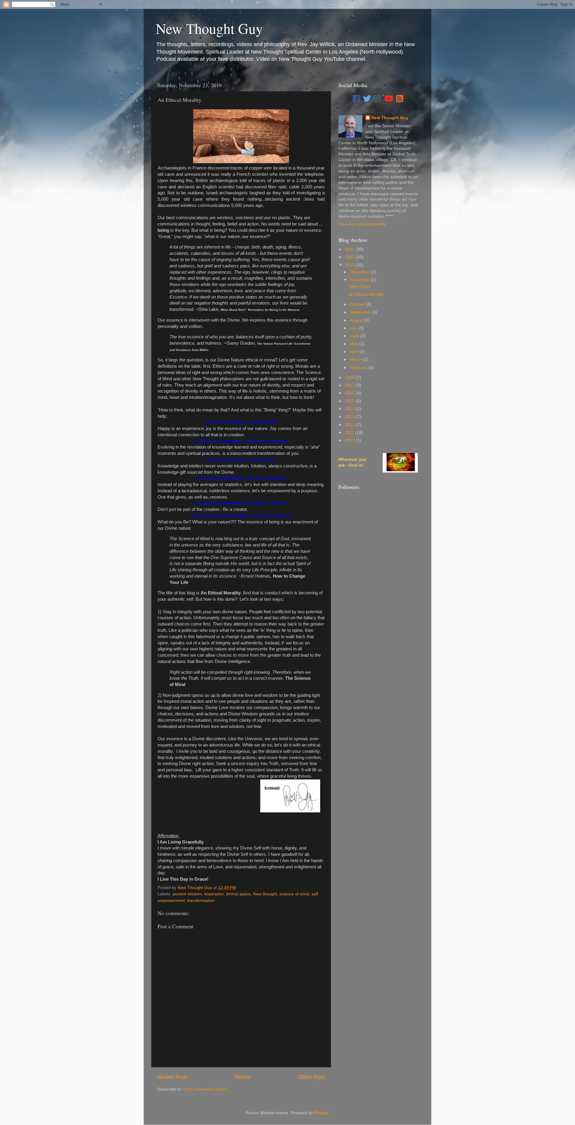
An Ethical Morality (366, 294)
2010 (350, 440)
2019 (350, 265)
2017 (350, 385)
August (357, 320)
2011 (350, 432)
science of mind (294, 894)
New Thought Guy (209, 28)
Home (242, 1077)
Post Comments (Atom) (205, 1089)
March (356, 359)
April (354, 351)
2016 (350, 393)
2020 (350, 257)
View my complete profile (362, 224)
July (354, 328)
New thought (265, 894)
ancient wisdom (187, 894)
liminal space (238, 894)
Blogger (321, 1113)
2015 (350, 401)
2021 (350, 249)
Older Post (311, 1077)
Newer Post (172, 1077)
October (358, 304)
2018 (350, 377)
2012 (350, 425)
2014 (350, 409)
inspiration (214, 894)
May (354, 344)
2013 (350, 416)
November (360, 280)
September (361, 312)
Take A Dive (360, 286)
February (359, 367)
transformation (201, 900)
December (360, 272)
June (355, 336)
